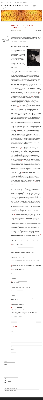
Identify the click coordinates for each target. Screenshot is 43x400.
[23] (16, 231)
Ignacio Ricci (30, 398)
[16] (24, 192)
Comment (12, 331)
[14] (35, 181)
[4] (16, 110)
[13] (22, 172)
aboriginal (4, 38)
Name (12, 343)
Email (12, 346)
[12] (29, 165)
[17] (11, 292)
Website (12, 349)
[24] (40, 234)
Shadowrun (4, 41)
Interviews (25, 2)
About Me (6, 2)
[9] (20, 148)
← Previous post (14, 322)
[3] (18, 106)
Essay (20, 30)
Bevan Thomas (16, 30)
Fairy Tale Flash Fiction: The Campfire (10, 393)
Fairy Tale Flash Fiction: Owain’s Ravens (10, 390)
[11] (21, 160)
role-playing (7, 40)
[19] (14, 214)
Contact (30, 2)
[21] (11, 304)
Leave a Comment (38, 30)
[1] (39, 92)
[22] (30, 227)
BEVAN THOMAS (9, 5)
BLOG (15, 2)
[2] (32, 96)
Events (11, 2)
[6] (17, 130)
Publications (19, 2)
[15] (16, 184)
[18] (11, 295)
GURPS (6, 39)
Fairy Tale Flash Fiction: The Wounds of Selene (11, 388)
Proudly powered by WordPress (16, 398)
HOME (2, 2)
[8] (11, 265)
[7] (11, 262)
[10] (39, 152)
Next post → (38, 322)
